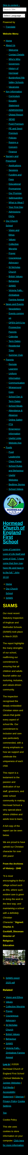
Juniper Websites (12, 1082)
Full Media (8, 1087)
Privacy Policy (10, 1101)
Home (9, 584)
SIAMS (9, 598)
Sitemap (19, 1096)
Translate (10, 26)
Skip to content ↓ (11, 5)
